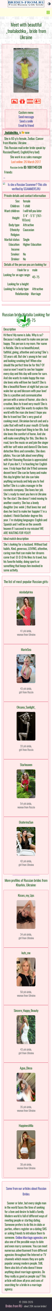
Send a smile (26, 121)
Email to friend (26, 125)
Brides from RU (13, 1306)
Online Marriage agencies (29, 1237)
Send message (26, 117)
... (4, 177)
